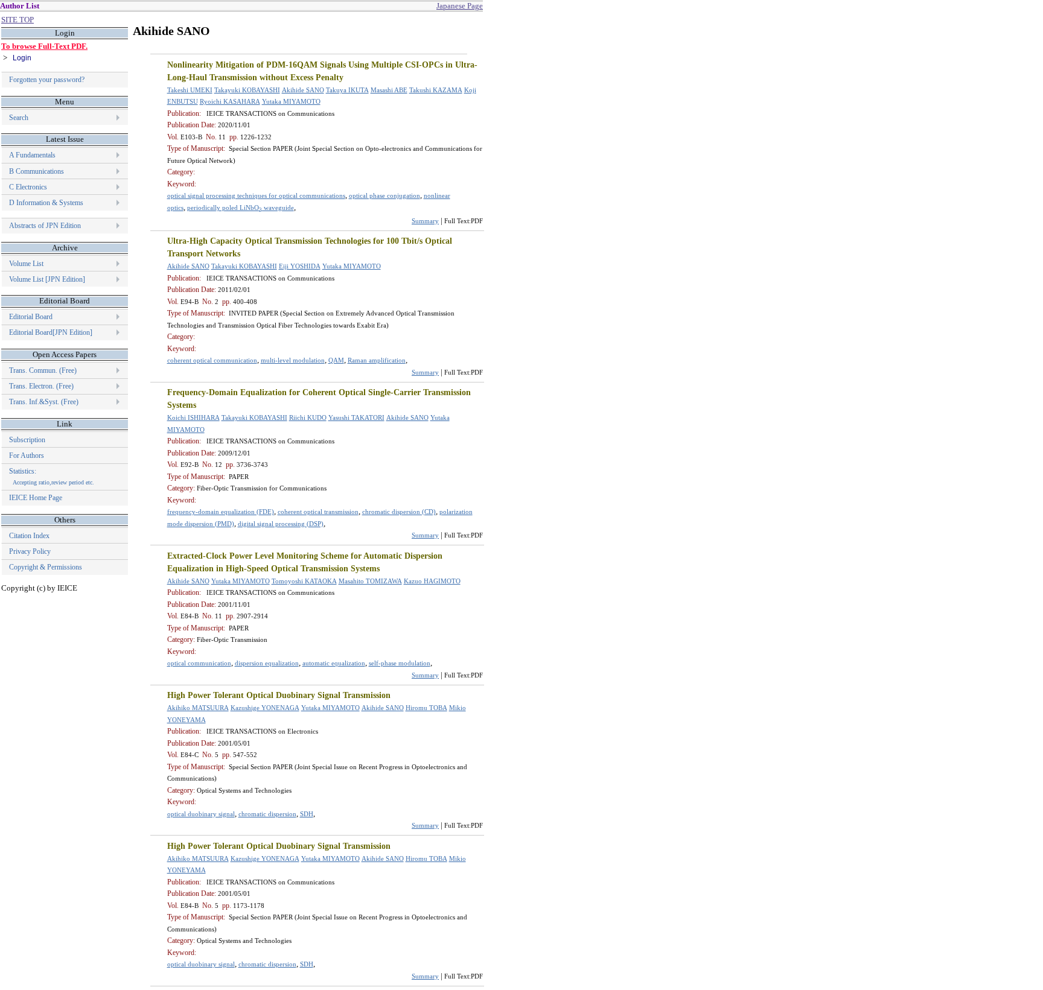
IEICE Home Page (35, 497)
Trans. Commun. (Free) (43, 370)
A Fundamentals (32, 155)
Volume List (27, 263)
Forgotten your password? (47, 79)
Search (18, 117)
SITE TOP (17, 19)
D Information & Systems (46, 202)
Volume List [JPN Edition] (47, 279)
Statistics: (51, 476)
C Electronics (28, 187)
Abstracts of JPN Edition (45, 225)
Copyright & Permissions (45, 567)
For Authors (26, 455)
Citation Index (29, 535)
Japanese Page (459, 5)
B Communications (36, 171)
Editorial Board (31, 317)
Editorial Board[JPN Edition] (50, 332)
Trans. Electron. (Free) (41, 386)
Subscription (27, 440)
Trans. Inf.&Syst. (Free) (43, 402)
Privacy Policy (30, 551)
